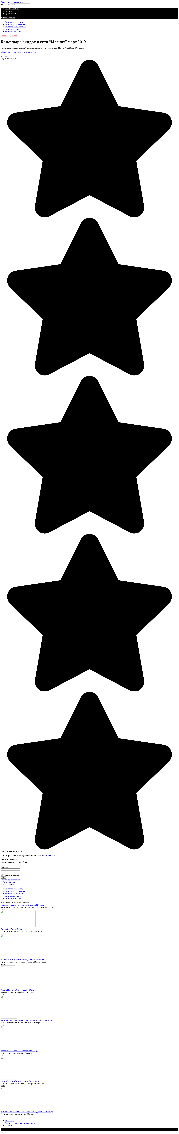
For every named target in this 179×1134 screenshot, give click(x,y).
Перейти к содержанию (12, 2)
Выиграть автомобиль (15, 27)
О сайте (8, 1125)
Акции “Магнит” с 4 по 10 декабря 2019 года (21, 1081)
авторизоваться (50, 855)
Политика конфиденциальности (20, 1123)
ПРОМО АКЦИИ (12, 9)
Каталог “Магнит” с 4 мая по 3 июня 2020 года (22, 905)
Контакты (9, 1120)
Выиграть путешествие (16, 24)
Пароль (4, 867)
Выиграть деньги (13, 29)
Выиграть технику (13, 31)
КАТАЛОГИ (10, 11)
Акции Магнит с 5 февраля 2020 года (18, 990)
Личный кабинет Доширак (13, 929)
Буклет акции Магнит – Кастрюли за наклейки (22, 959)
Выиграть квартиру (14, 22)
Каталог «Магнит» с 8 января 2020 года (19, 1051)
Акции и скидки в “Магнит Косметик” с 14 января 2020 (26, 1020)
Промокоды (10, 13)
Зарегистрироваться (10, 880)
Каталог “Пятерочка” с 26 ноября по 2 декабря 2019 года (27, 1111)
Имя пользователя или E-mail (15, 862)
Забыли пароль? (8, 882)
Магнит (4, 56)
